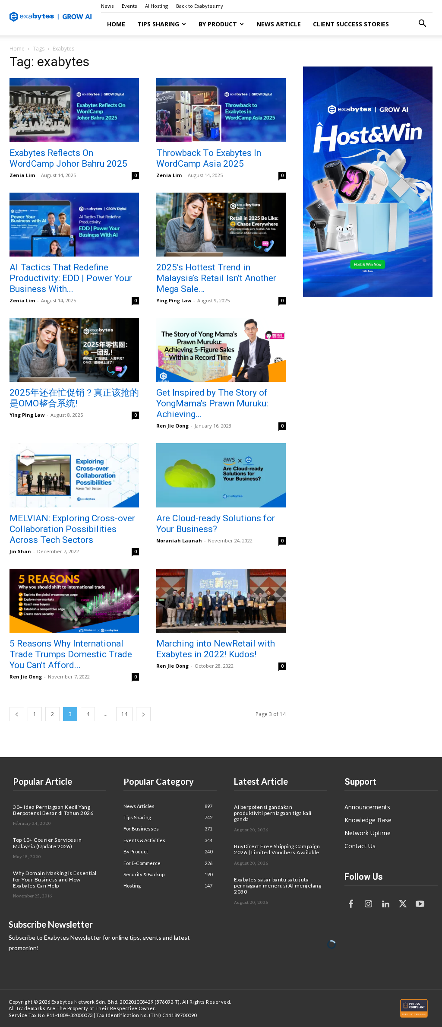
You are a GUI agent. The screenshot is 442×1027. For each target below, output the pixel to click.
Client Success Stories (351, 24)
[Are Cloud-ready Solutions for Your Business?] (221, 475)
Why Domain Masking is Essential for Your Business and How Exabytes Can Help (55, 879)
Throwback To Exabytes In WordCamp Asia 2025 (208, 158)
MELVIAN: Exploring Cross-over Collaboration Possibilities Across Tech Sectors (72, 529)
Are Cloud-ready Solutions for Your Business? (215, 523)
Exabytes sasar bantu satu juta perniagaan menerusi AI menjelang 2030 (277, 885)
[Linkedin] (385, 904)
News (107, 6)
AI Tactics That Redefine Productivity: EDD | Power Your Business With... (70, 278)
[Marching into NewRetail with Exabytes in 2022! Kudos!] (221, 601)
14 (124, 714)
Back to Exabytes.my (199, 6)
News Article (278, 24)
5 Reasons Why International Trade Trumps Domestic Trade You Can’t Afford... (70, 654)
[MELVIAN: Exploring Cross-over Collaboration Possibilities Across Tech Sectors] (74, 475)
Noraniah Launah (179, 540)
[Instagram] (368, 904)
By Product (218, 24)
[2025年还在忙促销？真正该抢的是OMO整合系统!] (74, 350)
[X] (402, 904)
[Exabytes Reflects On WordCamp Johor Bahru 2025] (74, 110)
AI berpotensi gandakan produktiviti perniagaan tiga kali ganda (273, 813)
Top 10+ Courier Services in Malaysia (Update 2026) (47, 843)
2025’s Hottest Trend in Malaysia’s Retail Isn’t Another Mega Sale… (216, 278)
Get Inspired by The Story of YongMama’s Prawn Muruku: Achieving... (212, 403)
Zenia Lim (22, 175)
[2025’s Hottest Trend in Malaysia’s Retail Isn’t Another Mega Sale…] (221, 225)
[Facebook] (350, 904)
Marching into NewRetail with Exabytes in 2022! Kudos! (215, 648)
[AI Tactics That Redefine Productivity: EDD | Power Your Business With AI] (74, 225)
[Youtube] (420, 904)
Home (116, 24)
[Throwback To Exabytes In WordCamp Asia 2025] (221, 110)
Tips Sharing (158, 24)
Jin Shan (20, 551)
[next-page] (143, 714)
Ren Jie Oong (172, 425)
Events (129, 6)
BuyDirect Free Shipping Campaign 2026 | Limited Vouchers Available (277, 849)
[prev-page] (16, 714)
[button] (422, 24)
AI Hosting (156, 6)
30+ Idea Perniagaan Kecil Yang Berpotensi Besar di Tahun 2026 (53, 810)
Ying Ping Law (173, 300)
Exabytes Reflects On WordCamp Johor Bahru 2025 (68, 158)
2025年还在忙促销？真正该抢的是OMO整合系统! (74, 398)
